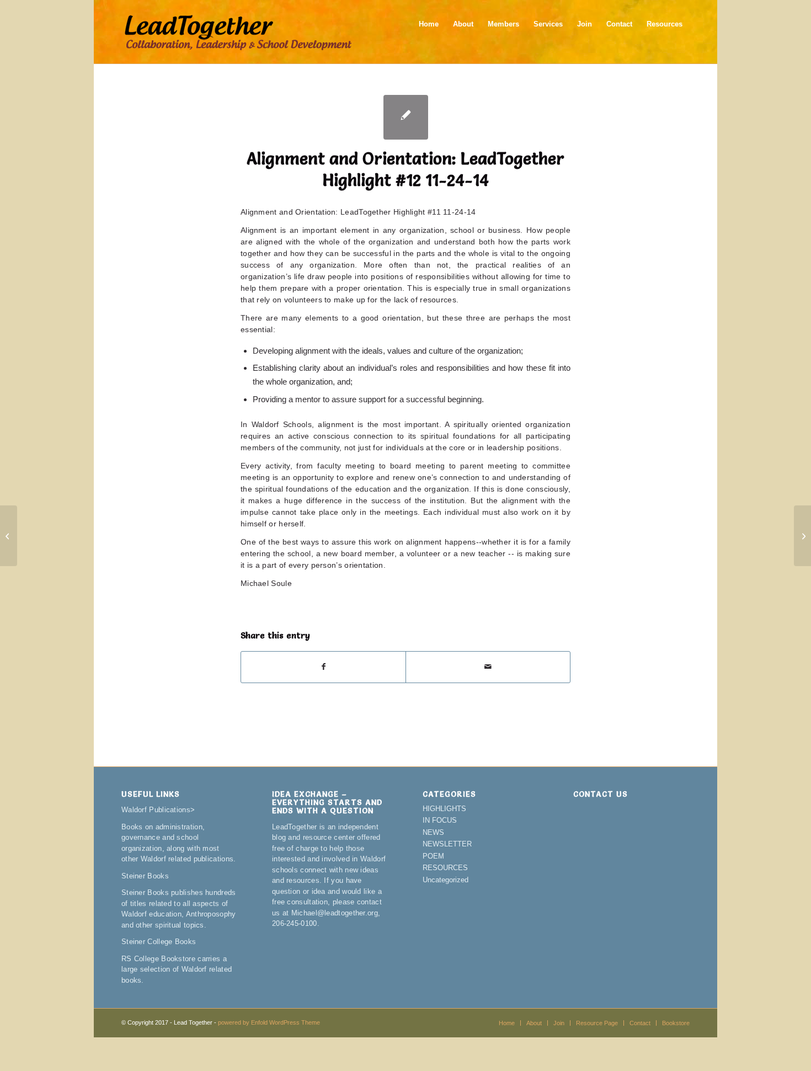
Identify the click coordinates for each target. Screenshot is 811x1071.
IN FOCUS (440, 820)
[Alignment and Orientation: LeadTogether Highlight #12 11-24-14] (405, 117)
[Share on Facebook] (323, 667)
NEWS (433, 832)
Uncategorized (445, 880)
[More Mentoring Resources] (8, 535)
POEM (433, 856)
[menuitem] (429, 31)
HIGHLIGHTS (444, 808)
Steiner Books (145, 876)
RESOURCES (445, 868)
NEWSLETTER (447, 844)
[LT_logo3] (238, 31)
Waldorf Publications (155, 810)
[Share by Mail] (488, 667)
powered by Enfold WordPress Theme (269, 1022)
